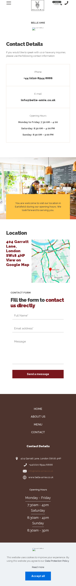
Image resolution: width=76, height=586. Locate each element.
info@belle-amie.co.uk (38, 100)
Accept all (38, 576)
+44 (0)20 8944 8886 (38, 78)
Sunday (38, 523)
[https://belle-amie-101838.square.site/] (57, 3)
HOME (38, 409)
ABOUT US (38, 416)
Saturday (38, 510)
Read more (38, 567)
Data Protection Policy (57, 560)
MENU (38, 424)
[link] (51, 261)
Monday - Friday (38, 498)
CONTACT (38, 432)
